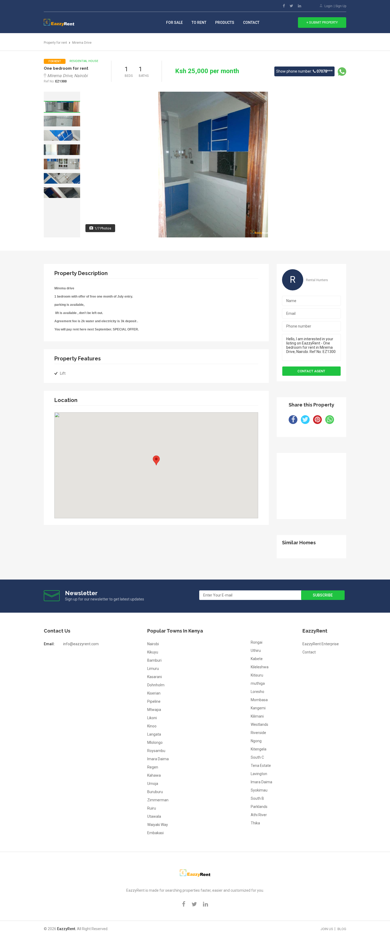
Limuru (153, 668)
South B (257, 798)
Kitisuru (257, 675)
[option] (62, 107)
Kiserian (154, 693)
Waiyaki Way (157, 825)
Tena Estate (261, 765)
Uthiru (256, 650)
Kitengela (258, 749)
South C (257, 757)
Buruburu (155, 792)
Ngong (256, 741)
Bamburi (154, 660)
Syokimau (259, 790)
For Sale (174, 22)
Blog (341, 929)
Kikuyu (152, 652)
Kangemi (258, 708)
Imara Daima (158, 759)
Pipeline (154, 701)
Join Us (326, 929)
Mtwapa (154, 710)
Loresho (257, 692)
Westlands (259, 724)
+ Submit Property (322, 22)
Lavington (259, 774)
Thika (255, 823)
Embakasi (155, 833)
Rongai (256, 642)
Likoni (152, 718)
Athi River (259, 815)
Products (224, 22)
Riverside (258, 733)
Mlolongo (155, 742)
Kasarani (154, 677)
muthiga (258, 683)
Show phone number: (304, 71)
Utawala (154, 816)
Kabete (257, 659)
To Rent (199, 22)
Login (328, 6)
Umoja (152, 783)
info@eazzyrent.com (81, 644)
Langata (154, 734)
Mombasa (259, 700)
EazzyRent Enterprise (320, 644)
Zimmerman (157, 800)
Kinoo (152, 726)
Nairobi (153, 644)
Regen (152, 767)
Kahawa (154, 775)
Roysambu (156, 751)
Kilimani (257, 716)
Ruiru (151, 808)
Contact (251, 22)
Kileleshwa (259, 667)
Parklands (259, 807)
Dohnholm (155, 685)
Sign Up (340, 6)
